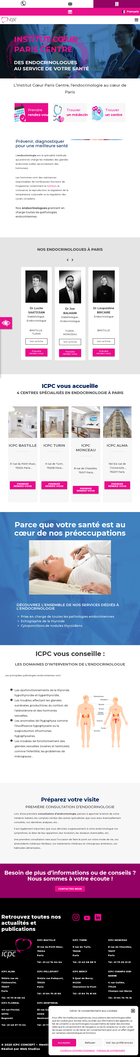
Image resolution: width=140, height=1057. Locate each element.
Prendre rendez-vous (36, 352)
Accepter (64, 1042)
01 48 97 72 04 (16, 1025)
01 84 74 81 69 (52, 993)
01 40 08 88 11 (87, 962)
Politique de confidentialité (111, 1050)
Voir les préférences (119, 1042)
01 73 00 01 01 (122, 962)
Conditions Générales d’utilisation (77, 1050)
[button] (133, 1011)
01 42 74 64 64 (52, 962)
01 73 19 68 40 (16, 997)
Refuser (90, 1042)
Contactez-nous (70, 889)
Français (132, 11)
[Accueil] (9, 20)
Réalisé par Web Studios (20, 1049)
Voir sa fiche (36, 341)
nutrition (51, 186)
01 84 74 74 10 (123, 997)
